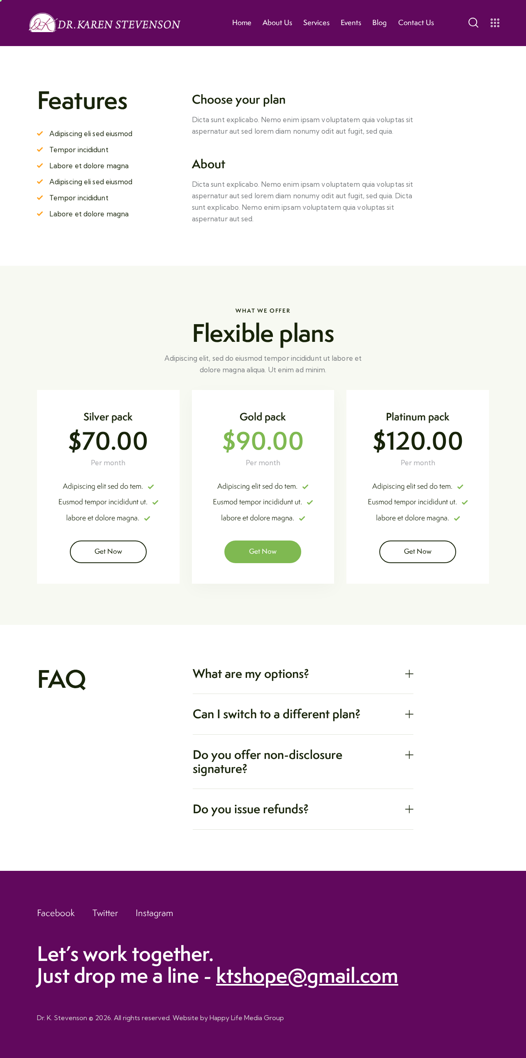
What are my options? (251, 674)
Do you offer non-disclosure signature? (267, 761)
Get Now (108, 551)
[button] (303, 674)
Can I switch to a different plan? (277, 714)
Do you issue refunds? (251, 809)
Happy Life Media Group (247, 1018)
